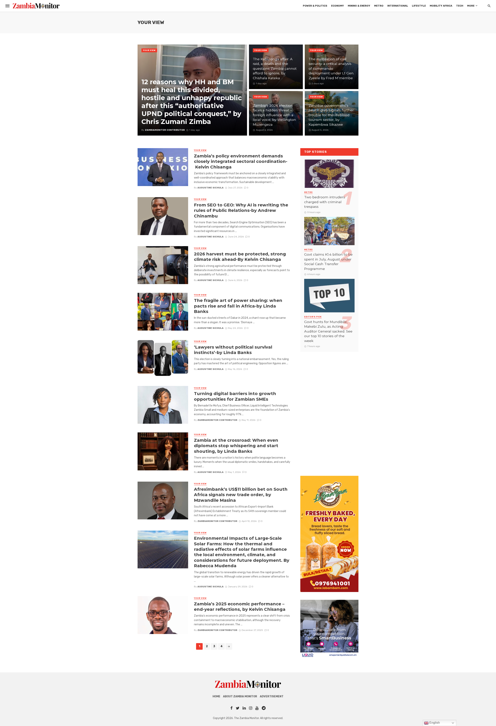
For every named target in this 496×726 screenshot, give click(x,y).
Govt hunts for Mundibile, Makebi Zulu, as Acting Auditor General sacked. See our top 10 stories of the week (328, 331)
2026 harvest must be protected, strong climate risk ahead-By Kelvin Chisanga (240, 256)
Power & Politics (315, 5)
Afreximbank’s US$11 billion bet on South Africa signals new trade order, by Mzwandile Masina (241, 495)
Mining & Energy (359, 5)
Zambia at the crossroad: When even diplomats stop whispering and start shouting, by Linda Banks (236, 446)
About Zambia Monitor (240, 696)
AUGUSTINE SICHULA (210, 187)
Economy (337, 5)
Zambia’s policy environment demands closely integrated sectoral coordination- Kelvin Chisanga (240, 161)
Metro (378, 5)
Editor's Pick (313, 317)
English (434, 722)
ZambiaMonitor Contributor (217, 420)
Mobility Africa (441, 5)
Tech (459, 5)
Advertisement (271, 696)
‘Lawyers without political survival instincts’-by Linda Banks (233, 350)
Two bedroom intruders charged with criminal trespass (324, 202)
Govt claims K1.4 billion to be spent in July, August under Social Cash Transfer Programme (328, 261)
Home (216, 696)
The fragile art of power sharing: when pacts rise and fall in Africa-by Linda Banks (238, 306)
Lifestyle (419, 5)
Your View (149, 50)
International (397, 5)
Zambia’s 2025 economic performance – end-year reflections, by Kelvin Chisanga (239, 606)
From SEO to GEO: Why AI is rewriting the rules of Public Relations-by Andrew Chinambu (241, 210)
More (470, 5)
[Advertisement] (329, 410)
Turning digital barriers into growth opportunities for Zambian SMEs (235, 396)
